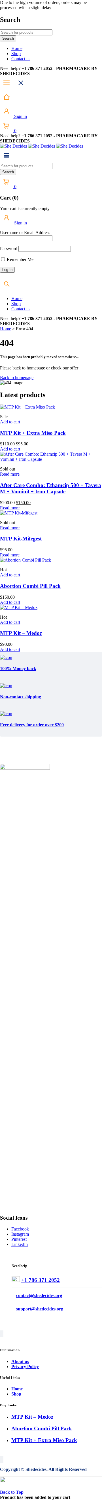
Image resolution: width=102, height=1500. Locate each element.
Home (5, 328)
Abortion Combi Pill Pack (30, 586)
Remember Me (19, 259)
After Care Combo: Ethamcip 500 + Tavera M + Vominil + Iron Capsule (50, 488)
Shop (16, 1394)
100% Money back (18, 668)
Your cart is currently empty (25, 208)
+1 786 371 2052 (40, 1280)
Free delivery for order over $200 (32, 724)
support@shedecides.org (39, 1308)
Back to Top (12, 1492)
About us (20, 1361)
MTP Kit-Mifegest (21, 539)
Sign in (20, 116)
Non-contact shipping (20, 696)
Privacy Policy (25, 1366)
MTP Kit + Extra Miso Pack (33, 433)
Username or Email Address (25, 232)
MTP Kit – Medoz (21, 633)
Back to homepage (16, 377)
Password (8, 248)
